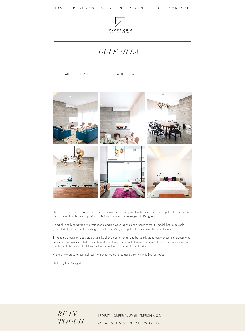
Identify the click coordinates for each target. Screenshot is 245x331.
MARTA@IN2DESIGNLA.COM (144, 316)
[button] (75, 118)
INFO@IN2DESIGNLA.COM (140, 323)
